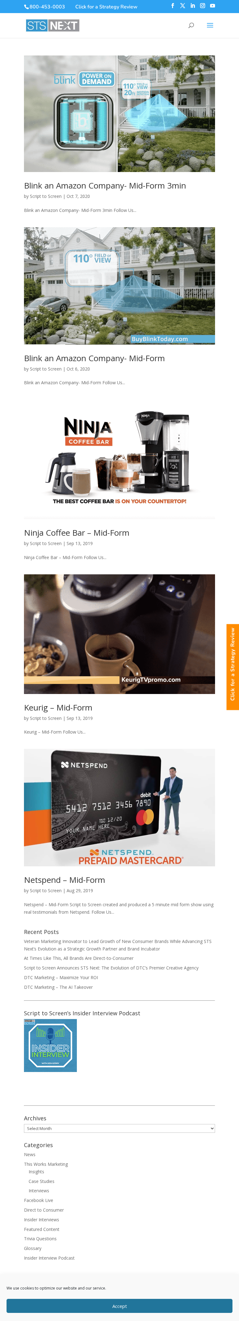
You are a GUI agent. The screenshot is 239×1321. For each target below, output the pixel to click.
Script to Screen (46, 196)
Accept (119, 1306)
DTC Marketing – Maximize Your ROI (61, 977)
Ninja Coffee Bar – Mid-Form (76, 532)
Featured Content (41, 1229)
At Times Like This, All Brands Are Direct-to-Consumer (79, 958)
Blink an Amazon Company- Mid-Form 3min (105, 185)
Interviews (39, 1191)
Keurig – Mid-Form (58, 707)
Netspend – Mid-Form (64, 879)
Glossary (32, 1248)
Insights (36, 1172)
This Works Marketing (46, 1164)
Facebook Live (38, 1200)
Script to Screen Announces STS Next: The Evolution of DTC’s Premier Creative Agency (111, 968)
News (29, 1154)
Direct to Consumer (44, 1210)
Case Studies (41, 1181)
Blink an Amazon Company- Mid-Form (94, 358)
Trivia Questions (40, 1239)
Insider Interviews (41, 1220)
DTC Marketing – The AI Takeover (58, 987)
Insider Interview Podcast (49, 1258)
